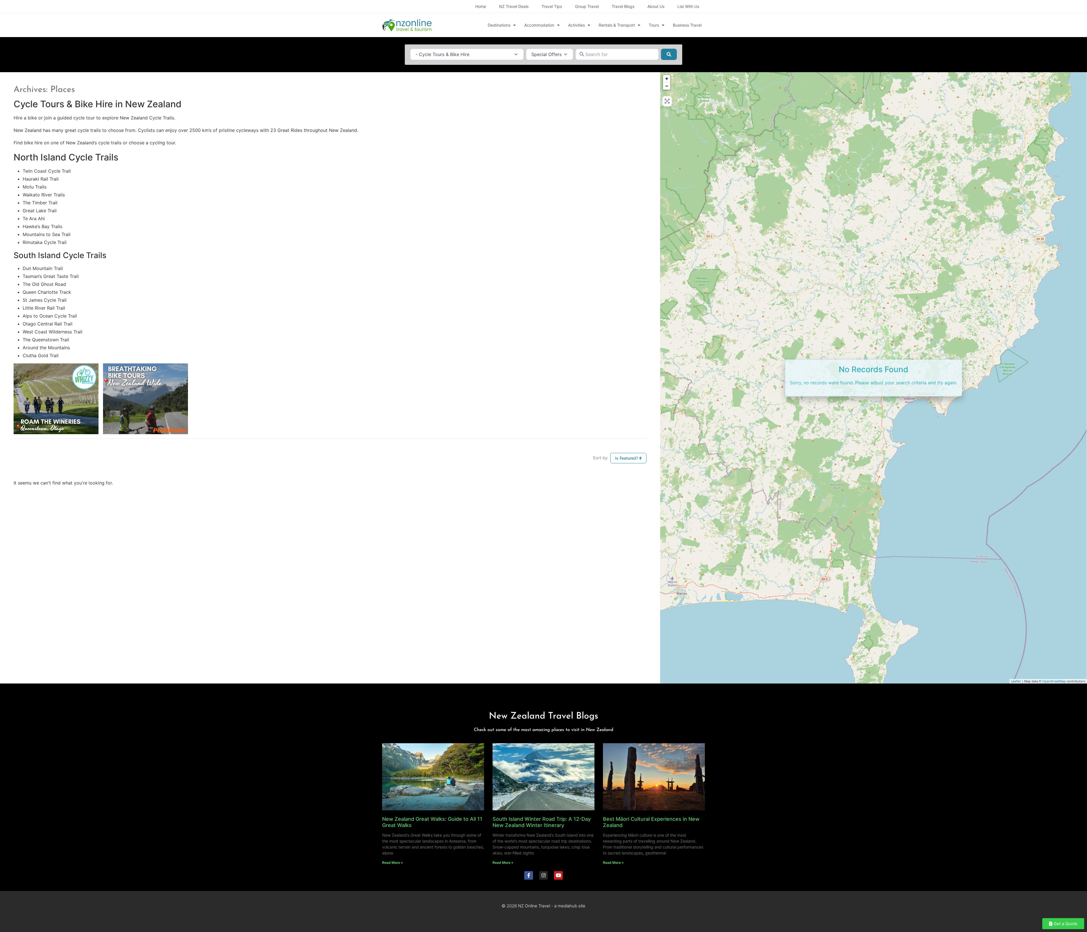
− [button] (666, 86)
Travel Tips (552, 6)
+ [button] (666, 79)
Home (480, 6)
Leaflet (1016, 681)
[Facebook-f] (528, 875)
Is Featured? (627, 458)
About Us (655, 6)
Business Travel (687, 25)
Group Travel (587, 6)
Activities (576, 25)
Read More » (392, 862)
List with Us (688, 6)
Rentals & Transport (617, 25)
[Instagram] (543, 875)
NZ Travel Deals (513, 6)
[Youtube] (558, 875)
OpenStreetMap (1054, 681)
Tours (654, 25)
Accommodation (539, 25)
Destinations (499, 25)
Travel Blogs (623, 6)
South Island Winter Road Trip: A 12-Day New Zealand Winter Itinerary (542, 822)
